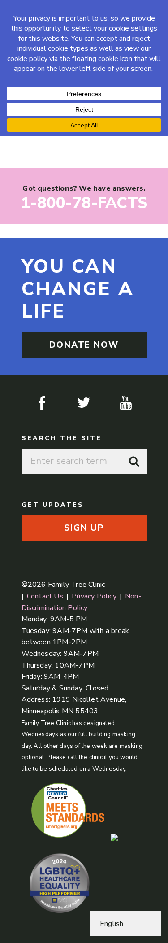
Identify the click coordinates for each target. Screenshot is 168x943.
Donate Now (84, 345)
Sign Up (84, 528)
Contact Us (45, 596)
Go (134, 461)
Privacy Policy (94, 596)
